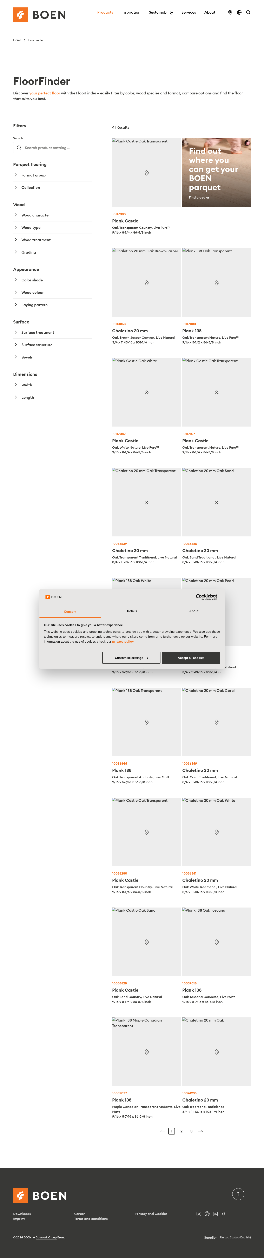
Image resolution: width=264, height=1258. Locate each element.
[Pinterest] (209, 1215)
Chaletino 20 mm (130, 331)
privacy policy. (123, 641)
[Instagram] (200, 1215)
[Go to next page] (200, 1131)
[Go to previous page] (162, 1131)
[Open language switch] (239, 12)
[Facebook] (225, 1215)
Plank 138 (192, 331)
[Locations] (230, 12)
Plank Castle (125, 221)
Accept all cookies (191, 658)
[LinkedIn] (217, 1215)
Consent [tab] (70, 611)
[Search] (248, 12)
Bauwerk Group (46, 1237)
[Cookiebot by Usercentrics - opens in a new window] (202, 597)
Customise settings (129, 658)
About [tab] (193, 611)
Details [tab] (132, 611)
